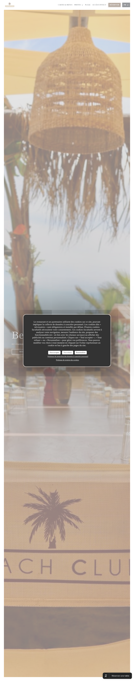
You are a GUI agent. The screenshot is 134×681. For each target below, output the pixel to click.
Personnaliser (80, 352)
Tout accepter (54, 352)
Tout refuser (67, 352)
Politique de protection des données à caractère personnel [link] (68, 356)
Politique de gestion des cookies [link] (67, 360)
